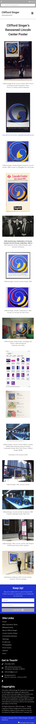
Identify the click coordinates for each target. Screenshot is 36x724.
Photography (7, 645)
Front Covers (6, 648)
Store (4, 653)
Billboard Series (7, 627)
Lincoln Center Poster (10, 633)
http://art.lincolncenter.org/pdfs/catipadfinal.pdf (18, 135)
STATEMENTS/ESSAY (9, 636)
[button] (18, 610)
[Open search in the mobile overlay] (18, 5)
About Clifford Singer (9, 630)
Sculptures (6, 642)
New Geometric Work (9, 624)
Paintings (5, 639)
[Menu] (32, 13)
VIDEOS (5, 650)
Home (4, 622)
